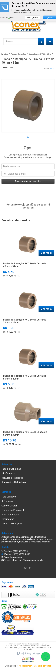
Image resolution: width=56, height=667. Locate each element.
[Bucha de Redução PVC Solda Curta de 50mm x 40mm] (27, 365)
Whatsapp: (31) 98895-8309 (16, 554)
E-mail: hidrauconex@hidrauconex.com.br (23, 560)
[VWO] (11, 18)
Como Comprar (9, 505)
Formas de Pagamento (13, 510)
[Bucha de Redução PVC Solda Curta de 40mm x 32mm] (27, 253)
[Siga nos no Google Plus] (26, 568)
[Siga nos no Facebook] (21, 568)
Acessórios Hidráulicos (13, 482)
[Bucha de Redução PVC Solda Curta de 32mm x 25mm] (27, 309)
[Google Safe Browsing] (30, 606)
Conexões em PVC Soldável (40, 54)
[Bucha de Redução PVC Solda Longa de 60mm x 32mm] (27, 422)
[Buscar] (41, 41)
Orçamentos (7, 519)
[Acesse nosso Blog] (35, 568)
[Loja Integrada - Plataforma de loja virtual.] (28, 653)
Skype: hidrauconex (12, 557)
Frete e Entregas (10, 514)
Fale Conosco (8, 496)
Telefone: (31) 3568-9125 (15, 551)
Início (6, 54)
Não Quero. (32, 17)
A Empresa (7, 501)
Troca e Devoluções (11, 523)
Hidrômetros (8, 473)
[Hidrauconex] (28, 23)
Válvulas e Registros (12, 477)
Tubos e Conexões (18, 54)
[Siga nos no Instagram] (30, 568)
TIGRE (52, 68)
